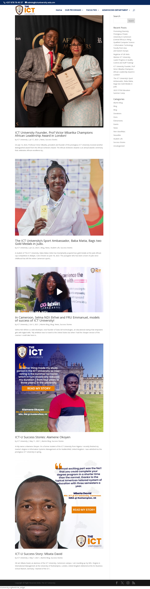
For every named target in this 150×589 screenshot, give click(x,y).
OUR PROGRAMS (73, 10)
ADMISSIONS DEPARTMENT (115, 10)
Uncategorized (118, 146)
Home (59, 10)
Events (115, 124)
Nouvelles (117, 135)
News (42, 139)
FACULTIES (91, 10)
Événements (118, 121)
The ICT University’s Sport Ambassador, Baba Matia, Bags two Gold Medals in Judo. (58, 242)
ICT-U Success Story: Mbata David (38, 554)
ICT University (22, 139)
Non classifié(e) (119, 131)
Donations (117, 113)
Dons (115, 117)
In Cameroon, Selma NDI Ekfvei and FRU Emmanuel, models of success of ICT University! (57, 318)
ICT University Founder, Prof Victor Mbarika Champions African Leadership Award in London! (54, 134)
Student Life (55, 248)
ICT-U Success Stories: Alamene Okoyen (42, 437)
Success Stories (51, 139)
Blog (42, 248)
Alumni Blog (44, 324)
